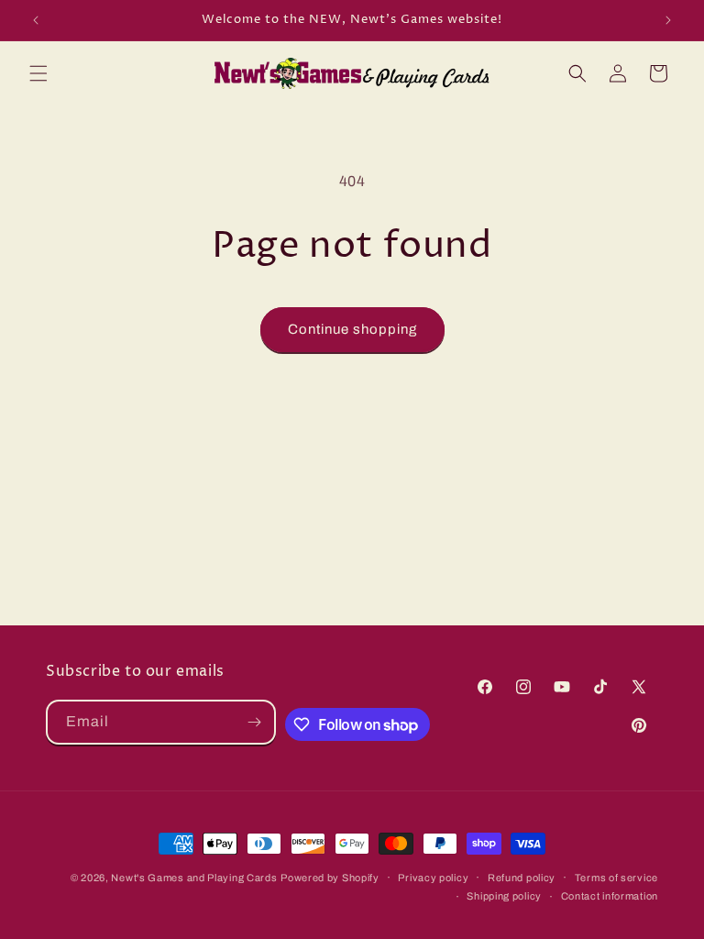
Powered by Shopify (330, 877)
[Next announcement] (668, 20)
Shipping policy (504, 895)
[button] (38, 73)
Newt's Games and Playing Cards (194, 877)
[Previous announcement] (36, 20)
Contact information (609, 895)
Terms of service (616, 877)
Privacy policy (433, 877)
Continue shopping (352, 329)
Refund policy (522, 877)
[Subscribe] (254, 722)
